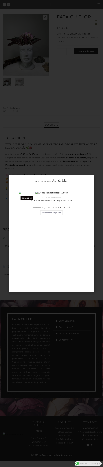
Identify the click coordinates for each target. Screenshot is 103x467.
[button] (91, 179)
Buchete (45, 197)
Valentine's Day (55, 197)
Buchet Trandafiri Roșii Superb (51, 200)
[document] (51, 233)
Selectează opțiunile (51, 213)
